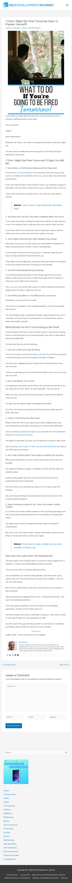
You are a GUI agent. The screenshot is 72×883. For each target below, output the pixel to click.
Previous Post (8, 665)
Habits (6, 798)
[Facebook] (13, 655)
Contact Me (25, 875)
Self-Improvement (11, 851)
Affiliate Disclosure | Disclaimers (17, 878)
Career (24, 28)
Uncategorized (10, 859)
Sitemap (64, 878)
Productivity (8, 829)
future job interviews (24, 435)
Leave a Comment (13, 28)
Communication (10, 794)
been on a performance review (25, 173)
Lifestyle (7, 810)
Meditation (8, 813)
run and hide (41, 354)
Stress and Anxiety (11, 855)
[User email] (18, 655)
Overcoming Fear (10, 825)
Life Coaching (9, 806)
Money (6, 821)
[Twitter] (7, 655)
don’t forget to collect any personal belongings (37, 446)
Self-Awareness (10, 844)
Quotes (7, 836)
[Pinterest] (15, 655)
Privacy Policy (12, 875)
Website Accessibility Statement (46, 878)
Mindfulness (9, 817)
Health (6, 802)
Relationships (9, 840)
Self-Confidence (10, 848)
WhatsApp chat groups (15, 243)
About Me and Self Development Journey (48, 875)
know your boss (15, 287)
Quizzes (7, 832)
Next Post (65, 665)
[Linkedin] (10, 655)
